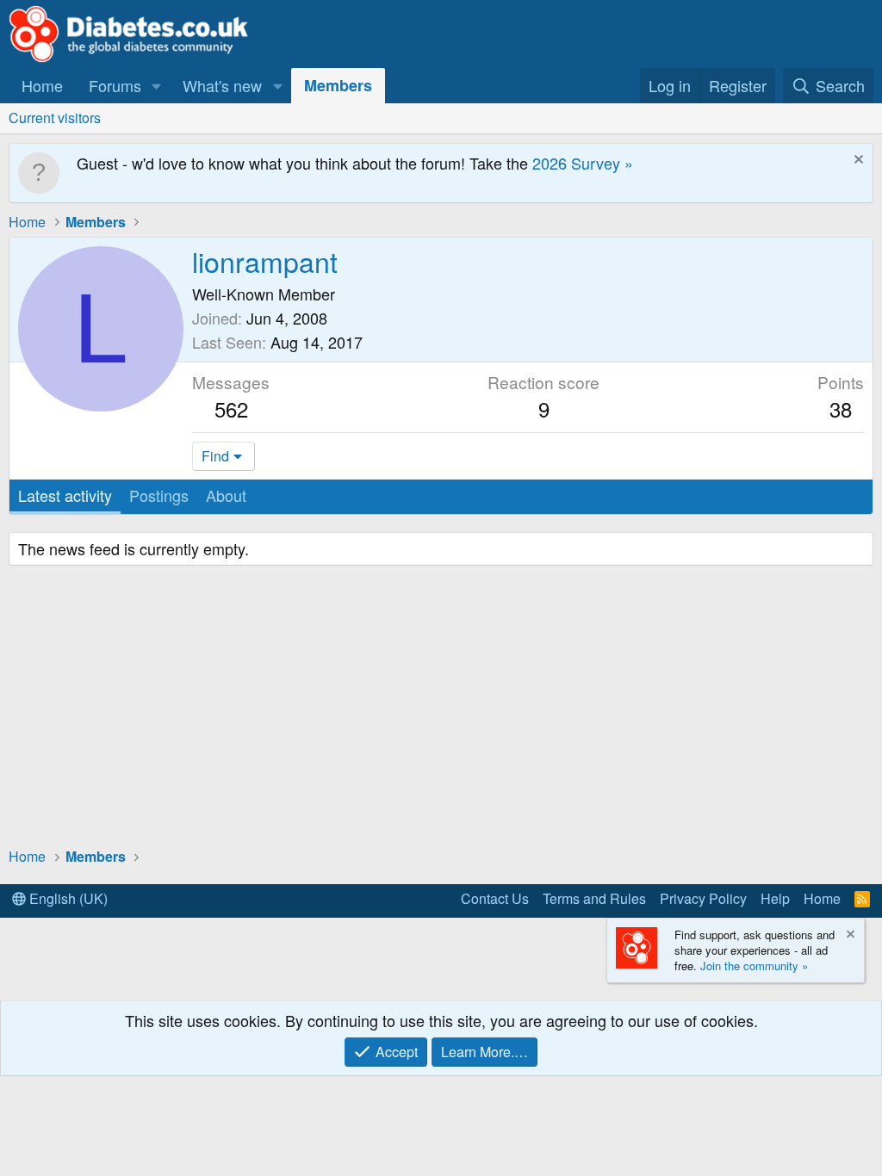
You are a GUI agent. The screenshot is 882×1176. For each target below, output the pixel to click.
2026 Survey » (582, 163)
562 (231, 408)
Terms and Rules (594, 898)
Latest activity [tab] (65, 495)
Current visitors (55, 117)
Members (338, 85)
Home (42, 85)
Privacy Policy (703, 898)
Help (775, 898)
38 (840, 408)
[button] (157, 85)
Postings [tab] (159, 495)
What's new (222, 85)
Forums (115, 85)
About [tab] (226, 495)
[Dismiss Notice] (856, 161)
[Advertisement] (441, 708)
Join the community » (754, 965)
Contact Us (495, 898)
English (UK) (67, 898)
